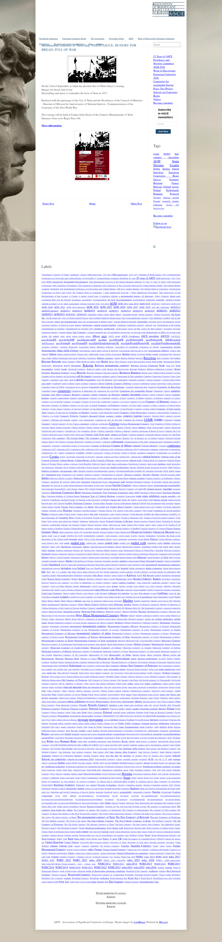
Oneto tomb (121, 683)
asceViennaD (63, 343)
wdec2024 (127, 867)
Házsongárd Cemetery (131, 546)
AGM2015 (89, 310)
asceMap (102, 339)
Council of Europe (112, 452)
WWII (61, 881)
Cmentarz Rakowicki (75, 441)
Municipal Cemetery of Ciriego (105, 647)
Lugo (123, 597)
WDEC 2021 (48, 860)
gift (80, 532)
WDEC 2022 (63, 860)
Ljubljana (163, 593)
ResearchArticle (133, 734)
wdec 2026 (148, 860)
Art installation (113, 332)
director (133, 467)
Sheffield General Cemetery (131, 763)
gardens (97, 528)
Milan (79, 615)
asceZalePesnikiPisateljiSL (135, 343)
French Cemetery (122, 514)
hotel (116, 557)
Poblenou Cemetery (51, 708)
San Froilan (67, 748)
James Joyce (77, 572)
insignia (64, 564)
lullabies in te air (133, 597)
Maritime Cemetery (68, 604)
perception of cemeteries (108, 698)
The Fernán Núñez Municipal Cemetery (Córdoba (120, 813)
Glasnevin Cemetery (142, 532)
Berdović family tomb (91, 361)
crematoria (150, 452)
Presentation (63, 715)
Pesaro (156, 698)
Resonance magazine (73, 737)
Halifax (167, 542)
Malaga (50, 601)
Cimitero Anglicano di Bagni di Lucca (147, 431)
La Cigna (75, 582)
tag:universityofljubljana (68, 803)
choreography (158, 427)
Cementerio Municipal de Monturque (107, 386)
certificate (94, 424)
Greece (157, 179)
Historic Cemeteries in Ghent (80, 554)
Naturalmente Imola (50, 665)
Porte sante (76, 712)
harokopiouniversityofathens (102, 546)
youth (72, 881)
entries (150, 485)
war (111, 856)
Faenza (113, 499)
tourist (112, 831)
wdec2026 (151, 867)
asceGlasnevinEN (86, 339)
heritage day (78, 550)
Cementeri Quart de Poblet (53, 387)
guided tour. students (95, 543)
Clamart (161, 438)
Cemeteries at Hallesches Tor (84, 391)
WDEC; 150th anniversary (168, 860)
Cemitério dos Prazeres (133, 420)
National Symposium (157, 662)
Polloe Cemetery (57, 712)
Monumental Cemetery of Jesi (73, 629)
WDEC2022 (100, 867)
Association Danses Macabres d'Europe (96, 347)
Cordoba (80, 452)
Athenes (45, 354)
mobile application (164, 618)
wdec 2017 (174, 856)
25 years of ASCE (158, 282)
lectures (122, 586)
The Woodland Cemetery (67, 828)
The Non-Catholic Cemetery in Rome (133, 820)
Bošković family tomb (96, 369)
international (151, 564)
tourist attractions (122, 831)
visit (48, 856)
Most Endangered (80, 644)
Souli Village (81, 777)
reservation (59, 737)
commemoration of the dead (136, 441)
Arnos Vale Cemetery (76, 332)
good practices (111, 535)
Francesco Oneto (57, 514)
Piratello (83, 705)
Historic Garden (125, 554)
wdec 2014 (149, 856)
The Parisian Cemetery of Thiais (100, 824)
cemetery (175, 391)
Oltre (86, 683)
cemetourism (88, 420)
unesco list (169, 839)
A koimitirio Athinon (108, 296)
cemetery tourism (132, 416)
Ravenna (74, 730)
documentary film (68, 470)
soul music (70, 777)
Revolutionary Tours (163, 737)
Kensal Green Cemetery (59, 578)
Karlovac (131, 575)
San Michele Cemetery (167, 748)
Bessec (111, 361)
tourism (105, 831)
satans (102, 755)
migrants (62, 615)
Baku (49, 358)
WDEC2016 (160, 863)
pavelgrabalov (114, 694)
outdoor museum (83, 691)
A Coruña (73, 296)
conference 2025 (92, 449)
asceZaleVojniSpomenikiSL (165, 343)
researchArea (119, 733)
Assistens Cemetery (50, 347)
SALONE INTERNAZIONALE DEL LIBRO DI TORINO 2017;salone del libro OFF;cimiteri (90, 745)
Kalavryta (122, 575)
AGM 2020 (47, 307)
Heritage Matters (103, 550)
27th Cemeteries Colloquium (89, 285)
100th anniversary (94, 274)
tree (93, 835)
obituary (123, 676)
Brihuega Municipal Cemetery (160, 369)
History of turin (56, 557)
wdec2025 (139, 867)
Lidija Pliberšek (116, 589)
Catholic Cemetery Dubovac (118, 383)
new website (58, 669)
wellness (162, 871)
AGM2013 (65, 310)
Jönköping (78, 575)
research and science (88, 734)
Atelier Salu (175, 350)
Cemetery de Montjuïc (109, 394)
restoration (99, 737)
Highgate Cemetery (172, 550)
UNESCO (160, 839)
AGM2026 (82, 314)
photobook (90, 701)
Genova (176, 528)
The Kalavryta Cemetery (151, 813)
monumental (76, 626)
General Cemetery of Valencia (153, 528)
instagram (72, 564)
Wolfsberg (176, 874)
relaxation (164, 730)
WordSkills (94, 878)
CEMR (148, 419)
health (165, 546)
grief (61, 543)
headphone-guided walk (152, 546)
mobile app (149, 619)
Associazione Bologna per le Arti (133, 350)
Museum (59, 658)
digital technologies (120, 467)
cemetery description (166, 157)
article (56, 336)
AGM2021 (161, 310)
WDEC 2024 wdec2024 (114, 860)
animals (78, 325)
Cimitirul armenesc (136, 434)
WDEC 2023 (80, 860)
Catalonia (93, 383)
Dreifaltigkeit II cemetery (112, 474)
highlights (46, 553)
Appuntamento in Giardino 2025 (79, 328)
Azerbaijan (163, 354)
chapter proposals (63, 427)
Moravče (121, 640)
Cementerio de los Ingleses (76, 387)
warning (117, 856)
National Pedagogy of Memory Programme (129, 662)
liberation (176, 586)
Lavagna (101, 586)
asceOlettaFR (116, 339)
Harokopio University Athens (75, 546)
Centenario (168, 420)
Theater (82, 828)
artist (62, 336)
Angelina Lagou (155, 321)
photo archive (174, 698)
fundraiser (84, 521)
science (119, 759)
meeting (127, 604)
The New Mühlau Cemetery (53, 821)
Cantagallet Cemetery (161, 376)
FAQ (55, 503)
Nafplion (54, 662)
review (123, 737)
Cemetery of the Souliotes (159, 412)
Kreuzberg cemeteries (171, 579)
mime (168, 615)
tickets (171, 828)
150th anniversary (119, 274)
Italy (177, 153)
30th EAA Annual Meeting (128, 289)
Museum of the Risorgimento (114, 658)
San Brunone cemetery (160, 745)
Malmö (57, 601)
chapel (52, 427)
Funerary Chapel (79, 525)
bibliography (157, 361)
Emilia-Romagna (76, 485)
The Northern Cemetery (162, 821)
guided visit (125, 543)
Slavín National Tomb (111, 774)
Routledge (116, 741)
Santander (46, 755)
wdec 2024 (95, 860)
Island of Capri (113, 568)
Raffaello (163, 727)
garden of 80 (162, 525)
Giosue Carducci (107, 532)
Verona (70, 849)
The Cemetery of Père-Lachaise (163, 810)
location (56, 596)
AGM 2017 (156, 303)
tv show (113, 838)
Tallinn (108, 802)
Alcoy (118, 314)
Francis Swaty (70, 514)
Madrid (177, 597)
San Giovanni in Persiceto (106, 748)
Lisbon (143, 589)
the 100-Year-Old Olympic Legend (131, 806)
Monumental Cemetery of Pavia (126, 633)
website (168, 867)
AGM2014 (77, 310)
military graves (159, 615)
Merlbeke (134, 611)
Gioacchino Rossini (91, 532)
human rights (131, 557)
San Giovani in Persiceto (84, 748)
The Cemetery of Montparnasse (135, 810)
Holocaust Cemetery (79, 557)
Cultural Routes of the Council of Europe (94, 460)
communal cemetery (171, 441)
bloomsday (76, 365)
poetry (122, 708)
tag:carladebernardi (149, 795)
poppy (68, 712)
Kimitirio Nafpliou (95, 579)
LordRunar (139, 922)
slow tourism (163, 774)
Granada (73, 539)
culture (66, 464)
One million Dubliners (105, 683)
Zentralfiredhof (147, 881)
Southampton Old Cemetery (111, 777)
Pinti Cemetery (168, 701)
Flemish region (55, 510)
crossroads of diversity (85, 456)
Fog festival (118, 510)
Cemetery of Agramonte (100, 398)
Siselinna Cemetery (143, 770)
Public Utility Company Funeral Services (138, 723)
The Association (97, 38)
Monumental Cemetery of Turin (114, 636)
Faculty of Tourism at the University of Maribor (89, 500)
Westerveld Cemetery (79, 874)
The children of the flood (68, 813)
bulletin (156, 372)
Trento (148, 835)
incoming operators (111, 561)
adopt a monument (71, 303)
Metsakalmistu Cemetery (157, 611)
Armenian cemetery (50, 332)
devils (65, 467)
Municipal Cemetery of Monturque (87, 651)
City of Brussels (137, 438)
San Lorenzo (151, 748)
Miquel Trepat (71, 619)
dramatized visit (69, 474)
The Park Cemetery (123, 824)
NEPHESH (63, 665)
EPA (87, 489)
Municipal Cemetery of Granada (137, 647)
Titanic (177, 828)
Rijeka (50, 741)
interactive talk (138, 564)
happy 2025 (55, 546)
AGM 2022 (92, 307)
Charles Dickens (78, 427)
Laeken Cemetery (127, 582)
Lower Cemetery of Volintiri (91, 597)
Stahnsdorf (80, 785)
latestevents (85, 586)
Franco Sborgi (83, 514)
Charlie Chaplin (93, 427)
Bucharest (124, 372)
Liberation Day (48, 590)
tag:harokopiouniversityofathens (89, 799)
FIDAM (142, 503)
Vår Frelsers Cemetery (110, 846)
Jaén (69, 572)
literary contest (69, 593)
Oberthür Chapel (113, 676)
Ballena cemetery (105, 358)
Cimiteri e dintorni (122, 431)
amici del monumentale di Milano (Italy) (95, 321)
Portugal (174, 194)
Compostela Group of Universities (75, 445)
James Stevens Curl (91, 572)
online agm (139, 683)
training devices (57, 835)
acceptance (76, 299)
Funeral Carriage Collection (119, 521)
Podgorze (114, 708)
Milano (124, 615)
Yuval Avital (85, 881)
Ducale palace (90, 478)
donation (89, 471)
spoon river (148, 777)
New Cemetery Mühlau (117, 665)
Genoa (169, 528)
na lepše (162, 658)
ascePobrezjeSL (154, 339)
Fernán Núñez (99, 503)
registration (128, 730)
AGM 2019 (175, 303)
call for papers (84, 376)
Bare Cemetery (163, 358)
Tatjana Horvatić (146, 803)
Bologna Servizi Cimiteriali (144, 365)
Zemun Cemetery (132, 881)
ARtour (96, 336)
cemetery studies (114, 415)
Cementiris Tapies (49, 391)
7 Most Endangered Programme (144, 292)
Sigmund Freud (157, 763)
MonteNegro (137, 622)
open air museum (72, 687)
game (153, 525)
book (162, 365)
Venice (155, 846)
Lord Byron (74, 597)
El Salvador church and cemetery (166, 482)
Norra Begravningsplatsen (135, 673)
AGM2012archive (50, 310)
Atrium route (82, 354)
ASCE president (150, 336)
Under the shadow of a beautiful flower (139, 839)
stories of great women (94, 788)
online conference (153, 683)
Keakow (157, 575)
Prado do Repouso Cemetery (161, 712)
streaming (125, 788)
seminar (176, 759)
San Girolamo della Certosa (131, 748)
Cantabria (147, 376)
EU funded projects (152, 488)
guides (160, 543)
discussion (155, 467)
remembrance (174, 730)
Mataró (81, 604)
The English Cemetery (89, 813)
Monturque (165, 622)
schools (176, 755)
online (130, 683)
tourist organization (164, 831)
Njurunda (74, 673)
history (45, 557)
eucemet (167, 489)
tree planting (119, 835)
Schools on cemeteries (54, 759)
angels (177, 321)
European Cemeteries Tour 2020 (123, 492)
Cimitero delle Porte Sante (97, 434)
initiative (124, 560)
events (156, 153)
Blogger (163, 922)
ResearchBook (146, 734)
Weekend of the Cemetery (137, 871)
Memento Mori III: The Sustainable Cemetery (144, 608)
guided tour (78, 543)
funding (75, 521)
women (67, 878)
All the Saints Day (53, 318)
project (114, 719)
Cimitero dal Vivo (172, 431)
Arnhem (62, 332)
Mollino (127, 622)
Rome (74, 741)
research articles (170, 201)
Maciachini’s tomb (166, 597)
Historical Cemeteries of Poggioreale (164, 554)
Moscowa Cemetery (171, 640)
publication (164, 723)
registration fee (140, 730)
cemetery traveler (173, 416)
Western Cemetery (59, 874)
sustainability (126, 792)
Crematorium (161, 452)
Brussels (81, 372)
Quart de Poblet (95, 727)
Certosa (114, 423)
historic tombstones (141, 554)
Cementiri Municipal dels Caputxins (140, 387)
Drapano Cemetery (92, 474)
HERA (44, 550)
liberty (57, 590)
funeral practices (141, 521)
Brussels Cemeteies (95, 372)
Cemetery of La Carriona (52, 401)
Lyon (155, 596)
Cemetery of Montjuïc (157, 401)
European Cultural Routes (151, 492)
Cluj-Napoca (60, 441)
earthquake (107, 478)
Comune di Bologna (100, 445)
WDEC (167, 153)
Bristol (177, 369)
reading (82, 730)
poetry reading (133, 708)
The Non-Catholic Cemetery (100, 820)
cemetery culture (90, 394)
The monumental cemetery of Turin (96, 817)
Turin (70, 838)
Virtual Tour (170, 853)
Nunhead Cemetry (97, 676)
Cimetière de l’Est (72, 431)
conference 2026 (107, 449)
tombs (78, 831)
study (178, 788)
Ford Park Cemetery (133, 510)
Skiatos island (77, 774)
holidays (67, 557)
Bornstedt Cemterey (77, 369)
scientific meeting (130, 759)
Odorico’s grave (142, 676)
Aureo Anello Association (110, 354)
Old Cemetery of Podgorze (74, 680)
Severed (108, 763)
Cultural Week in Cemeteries (154, 460)
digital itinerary (93, 467)
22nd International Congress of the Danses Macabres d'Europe (115, 282)
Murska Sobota (139, 655)
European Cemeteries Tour (94, 492)
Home (92, 203)
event (138, 496)
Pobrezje (65, 708)
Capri (173, 376)
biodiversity (47, 365)
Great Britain (144, 539)
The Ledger (46, 817)
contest (61, 452)
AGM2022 (174, 310)
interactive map (125, 564)
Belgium (157, 183)
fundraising (94, 521)
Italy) (49, 572)
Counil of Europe (128, 452)
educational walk (117, 481)
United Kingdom (54, 842)
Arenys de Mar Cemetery (152, 328)
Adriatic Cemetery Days (90, 303)
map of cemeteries (94, 601)
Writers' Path (52, 881)
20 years (132, 278)
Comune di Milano (121, 445)
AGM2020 (150, 310)
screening (143, 759)
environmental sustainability (167, 485)
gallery (148, 525)
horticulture (105, 557)
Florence (67, 510)
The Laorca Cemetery (171, 813)
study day (46, 792)
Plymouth (176, 705)
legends (130, 586)
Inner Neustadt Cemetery (152, 560)
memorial (168, 608)
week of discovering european (72, 871)
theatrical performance (95, 827)
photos (138, 701)
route (109, 741)
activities (160, 299)
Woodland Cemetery (80, 878)
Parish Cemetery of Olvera (69, 694)
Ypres (77, 881)
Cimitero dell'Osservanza (52, 434)
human (122, 557)
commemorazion (156, 441)
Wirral (162, 874)
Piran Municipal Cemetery (67, 705)
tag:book (135, 795)
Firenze (64, 506)
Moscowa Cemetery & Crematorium (57, 644)
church (167, 427)
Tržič (65, 839)
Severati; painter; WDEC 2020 (91, 763)
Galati (123, 525)
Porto (84, 712)
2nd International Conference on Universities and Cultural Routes (88, 289)
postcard (116, 712)
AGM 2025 (132, 307)
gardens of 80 (107, 528)
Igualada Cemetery (57, 561)
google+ (134, 535)
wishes (168, 874)
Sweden (157, 197)
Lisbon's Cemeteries (155, 590)
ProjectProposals (142, 719)
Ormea (172, 687)
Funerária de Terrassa (171, 521)
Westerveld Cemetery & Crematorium (108, 874)
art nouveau (125, 332)
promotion (163, 719)
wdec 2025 (133, 860)
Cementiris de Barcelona (168, 386)
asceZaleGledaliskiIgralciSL (104, 343)
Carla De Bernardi (104, 380)
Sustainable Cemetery (142, 792)
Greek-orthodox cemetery (169, 539)
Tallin (101, 803)
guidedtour (151, 543)
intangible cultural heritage (107, 564)
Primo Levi (175, 716)
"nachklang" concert (78, 274)
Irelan (74, 568)
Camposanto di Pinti (125, 376)
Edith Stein (75, 482)
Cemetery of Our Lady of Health (83, 405)
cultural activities (111, 456)
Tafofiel (73, 795)
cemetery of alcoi (118, 398)
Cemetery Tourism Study (154, 416)
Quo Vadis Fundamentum (126, 726)
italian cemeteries (154, 568)
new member (47, 669)
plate (146, 705)
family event (136, 500)
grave (80, 539)
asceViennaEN (79, 343)
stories (175, 186)
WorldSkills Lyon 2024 (163, 878)
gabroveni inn (114, 525)
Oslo (44, 690)
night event (153, 669)
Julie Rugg (98, 575)
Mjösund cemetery (136, 619)
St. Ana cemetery (68, 781)
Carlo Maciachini (120, 380)
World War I (134, 878)
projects (154, 719)
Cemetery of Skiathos (79, 412)
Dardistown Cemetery (137, 464)
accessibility (87, 299)
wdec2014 (131, 863)
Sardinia (86, 755)
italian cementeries (137, 568)
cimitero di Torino (119, 434)
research (75, 733)
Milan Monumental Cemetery (101, 615)
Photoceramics (103, 701)
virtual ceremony (92, 853)
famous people (171, 197)
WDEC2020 (75, 867)
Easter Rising (123, 478)
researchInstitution (171, 733)
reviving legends (147, 737)
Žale (106, 881)
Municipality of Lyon (98, 655)
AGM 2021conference (75, 307)
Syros (57, 795)
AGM (131, 38)
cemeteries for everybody (108, 391)
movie (103, 644)
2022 (44, 282)
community (46, 445)
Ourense (71, 691)
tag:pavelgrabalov (172, 799)
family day (126, 500)
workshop (104, 878)
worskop (176, 878)
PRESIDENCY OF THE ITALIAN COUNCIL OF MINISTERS (130, 716)
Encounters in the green (94, 485)
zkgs (156, 881)
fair (119, 499)
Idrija (171, 557)
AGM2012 (175, 307)
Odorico (131, 676)
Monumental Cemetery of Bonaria (154, 626)
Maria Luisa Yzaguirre (112, 601)
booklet (57, 369)
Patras (90, 694)
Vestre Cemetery (80, 849)
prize (44, 719)
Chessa (134, 427)
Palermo (125, 691)
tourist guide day (149, 831)
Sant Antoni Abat (101, 752)
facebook (65, 500)
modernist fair (93, 622)
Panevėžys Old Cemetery (163, 691)
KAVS (139, 575)
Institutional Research (86, 564)
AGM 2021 (59, 307)
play (150, 705)
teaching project (173, 803)
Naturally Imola (174, 662)
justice (114, 575)
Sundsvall (108, 792)
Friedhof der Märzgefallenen (156, 514)
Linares (136, 590)
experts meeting (168, 496)
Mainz (44, 601)
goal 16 (56, 535)
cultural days (136, 456)
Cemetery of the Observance (133, 412)
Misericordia (122, 619)
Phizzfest (164, 698)
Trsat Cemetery (49, 838)
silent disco (67, 770)
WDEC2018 (48, 867)
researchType (48, 737)
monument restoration (59, 626)
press (168, 716)
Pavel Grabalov (100, 694)
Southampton (92, 777)
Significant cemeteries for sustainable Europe (85, 766)
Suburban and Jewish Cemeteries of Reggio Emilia (73, 792)
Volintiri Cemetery (68, 856)
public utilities (90, 723)
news (106, 669)
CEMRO (158, 419)
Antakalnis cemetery (135, 325)
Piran (177, 701)
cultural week (135, 460)
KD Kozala (148, 575)
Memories (110, 611)
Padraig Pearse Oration (111, 691)
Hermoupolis (129, 550)
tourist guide (135, 831)
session (68, 763)
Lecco (108, 586)
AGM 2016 (145, 303)
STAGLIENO (47, 785)
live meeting (123, 593)
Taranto (122, 803)
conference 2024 (78, 449)
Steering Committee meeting (130, 785)
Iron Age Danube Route (96, 568)
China (148, 427)
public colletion (65, 723)
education (85, 481)
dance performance (120, 464)
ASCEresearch (172, 339)
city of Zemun (151, 438)
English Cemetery (122, 485)
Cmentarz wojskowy (93, 441)
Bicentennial (169, 361)
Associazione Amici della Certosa (60, 350)
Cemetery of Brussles (154, 398)
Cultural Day (124, 456)
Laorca (172, 582)
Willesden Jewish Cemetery (146, 874)
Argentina (167, 328)
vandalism (94, 846)
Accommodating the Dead (104, 299)
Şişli (159, 770)
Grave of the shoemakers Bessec (98, 539)
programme (96, 719)
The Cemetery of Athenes (84, 810)
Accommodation (124, 299)
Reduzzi (96, 730)
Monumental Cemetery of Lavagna (103, 629)
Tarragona (130, 803)
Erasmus (107, 489)
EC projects (65, 482)
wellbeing (153, 871)
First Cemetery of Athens (81, 506)
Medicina (118, 604)
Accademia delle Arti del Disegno (56, 299)
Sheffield (115, 763)
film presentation (154, 503)
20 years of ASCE (145, 278)
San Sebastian (65, 752)
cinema (165, 434)
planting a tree (116, 705)
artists (68, 336)
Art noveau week (173, 332)
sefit (170, 759)
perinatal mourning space (142, 698)
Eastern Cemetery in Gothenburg (160, 478)
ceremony (84, 423)
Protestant (53, 723)
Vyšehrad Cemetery (100, 856)
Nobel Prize (84, 673)
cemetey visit (76, 420)
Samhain (133, 745)
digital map (105, 467)
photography (128, 701)
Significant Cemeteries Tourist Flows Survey (123, 766)
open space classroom (137, 687)
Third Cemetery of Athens (157, 828)
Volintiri (55, 856)
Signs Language (48, 770)
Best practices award (142, 361)
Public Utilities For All (107, 723)
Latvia (94, 586)
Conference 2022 (49, 449)
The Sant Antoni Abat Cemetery (146, 824)
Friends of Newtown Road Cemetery (159, 517)
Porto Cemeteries (95, 712)
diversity (163, 467)
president (161, 715)
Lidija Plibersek (101, 589)
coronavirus (98, 452)
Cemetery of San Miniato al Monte (96, 409)
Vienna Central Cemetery (115, 849)
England (108, 485)
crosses (63, 456)
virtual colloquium (108, 853)
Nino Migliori (63, 673)
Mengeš (125, 611)
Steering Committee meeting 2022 (158, 785)
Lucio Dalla (109, 597)
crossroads (70, 456)
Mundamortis (157, 644)
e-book (100, 478)
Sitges (52, 774)
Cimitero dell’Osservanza (74, 434)
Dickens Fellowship (77, 467)
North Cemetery (154, 673)
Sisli (154, 770)
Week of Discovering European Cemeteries (156, 38)
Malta (63, 601)
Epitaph (99, 489)
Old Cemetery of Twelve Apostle (102, 680)
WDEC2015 (145, 863)
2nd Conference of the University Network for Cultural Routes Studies (132, 285)
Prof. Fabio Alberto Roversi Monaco (61, 719)
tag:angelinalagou (86, 795)
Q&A (57, 727)
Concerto (162, 445)
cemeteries (64, 390)
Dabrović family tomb (101, 464)
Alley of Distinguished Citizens (75, 318)
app (154, 325)
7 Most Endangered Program (116, 292)
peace (129, 694)
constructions (174, 449)
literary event (82, 593)
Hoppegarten (94, 557)
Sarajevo (78, 755)
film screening (168, 503)
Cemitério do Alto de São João (108, 420)
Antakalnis (121, 325)
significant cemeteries (55, 766)
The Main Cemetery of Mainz (64, 817)
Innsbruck (54, 564)
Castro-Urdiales (81, 383)
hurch (150, 557)
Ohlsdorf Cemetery (158, 676)
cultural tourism (121, 460)
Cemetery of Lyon (137, 401)
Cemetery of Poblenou (109, 405)
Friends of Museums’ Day (132, 517)
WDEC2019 (61, 867)
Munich (168, 644)
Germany (174, 179)
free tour (94, 514)
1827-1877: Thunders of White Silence (145, 274)
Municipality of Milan (120, 654)
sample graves (144, 745)
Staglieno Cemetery (64, 785)
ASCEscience (48, 343)
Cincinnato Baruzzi (153, 434)
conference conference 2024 (126, 449)
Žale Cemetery (116, 881)
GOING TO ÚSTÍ (75, 535)
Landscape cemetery (160, 582)
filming (177, 503)
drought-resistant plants (170, 474)
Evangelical (130, 496)
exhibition (154, 496)
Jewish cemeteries (111, 572)
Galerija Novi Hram (135, 525)
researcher (157, 733)
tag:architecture (102, 795)
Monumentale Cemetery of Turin (90, 640)
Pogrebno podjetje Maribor (153, 708)
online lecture (168, 683)
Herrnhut (159, 550)
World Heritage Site (118, 878)
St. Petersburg (174, 781)
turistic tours (96, 839)
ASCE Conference (131, 336)
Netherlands (172, 190)
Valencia (85, 846)
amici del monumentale (66, 321)
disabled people (143, 467)
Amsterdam (142, 321)
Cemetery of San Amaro (52, 409)
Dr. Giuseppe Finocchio (153, 471)
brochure (46, 372)
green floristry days (50, 543)
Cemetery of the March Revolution (104, 412)
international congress (51, 568)
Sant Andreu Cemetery (82, 752)
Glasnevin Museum (163, 532)
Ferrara (109, 503)
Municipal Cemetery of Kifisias (166, 647)
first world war (102, 506)
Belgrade (56, 361)
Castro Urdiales (67, 383)
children (142, 427)
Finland (57, 507)
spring (156, 777)
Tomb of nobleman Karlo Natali (61, 831)
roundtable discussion (97, 741)
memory (118, 611)
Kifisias (74, 579)
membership (102, 607)
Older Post (136, 203)
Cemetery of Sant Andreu (145, 409)
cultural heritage (151, 456)
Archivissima (121, 328)
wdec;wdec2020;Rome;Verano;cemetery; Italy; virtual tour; (69, 864)
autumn (133, 354)
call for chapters (56, 376)
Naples (61, 662)
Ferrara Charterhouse (122, 503)
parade (177, 691)
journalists (87, 575)
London (64, 596)
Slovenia (158, 165)
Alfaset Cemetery (145, 314)
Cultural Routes (67, 460)
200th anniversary (163, 278)
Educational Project (99, 482)
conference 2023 (63, 449)
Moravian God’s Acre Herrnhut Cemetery (143, 640)
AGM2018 (126, 310)
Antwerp (148, 325)
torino (85, 831)
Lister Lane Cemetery (52, 593)
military (132, 615)
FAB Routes (55, 500)
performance (125, 698)
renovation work (57, 734)
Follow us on (160, 223)
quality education (68, 727)
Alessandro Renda (130, 314)
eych (178, 496)
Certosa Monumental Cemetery (134, 423)
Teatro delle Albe (49, 806)
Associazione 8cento (170, 346)
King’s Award (110, 579)
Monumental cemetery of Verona (145, 637)
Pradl (146, 712)
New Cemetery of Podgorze (143, 665)
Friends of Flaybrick (83, 517)
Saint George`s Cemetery (147, 741)
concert (137, 445)
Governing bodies (116, 38)
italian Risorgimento (171, 568)
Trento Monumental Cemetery (164, 835)
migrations (70, 615)
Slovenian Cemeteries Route (145, 774)
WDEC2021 (87, 867)
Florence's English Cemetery (85, 510)
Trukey (60, 839)
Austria (166, 168)
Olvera (92, 683)
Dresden (147, 474)
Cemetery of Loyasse (120, 401)
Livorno (153, 593)
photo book (46, 701)
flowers (109, 510)
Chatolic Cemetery (108, 427)
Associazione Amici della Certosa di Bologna (98, 350)
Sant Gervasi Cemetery (148, 752)
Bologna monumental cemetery (112, 365)
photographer (116, 701)
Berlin (104, 361)
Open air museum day (92, 687)
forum (150, 510)
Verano (169, 846)
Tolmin (45, 831)
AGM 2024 (119, 307)
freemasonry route (106, 514)
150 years (107, 274)
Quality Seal (81, 727)
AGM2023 (47, 314)
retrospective (109, 737)
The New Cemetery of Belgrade (132, 817)
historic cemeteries (59, 554)
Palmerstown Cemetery (140, 691)
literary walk (93, 593)
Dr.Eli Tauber (169, 471)
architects (98, 328)
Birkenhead (58, 365)
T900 (65, 795)
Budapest (136, 372)
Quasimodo (108, 727)
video (91, 849)
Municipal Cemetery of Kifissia (57, 651)
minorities (59, 619)
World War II (146, 878)
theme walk (117, 827)
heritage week (117, 550)
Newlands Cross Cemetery (92, 669)
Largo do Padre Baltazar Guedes (65, 586)
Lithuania (157, 204)
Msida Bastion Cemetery (123, 644)
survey (116, 792)
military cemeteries (144, 615)
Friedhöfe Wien (66, 517)
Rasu (68, 730)
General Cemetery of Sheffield (127, 528)
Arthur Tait (47, 336)
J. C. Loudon (61, 572)
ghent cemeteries (66, 532)
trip (178, 835)
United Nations (71, 842)
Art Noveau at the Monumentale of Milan (148, 332)
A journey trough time (88, 296)
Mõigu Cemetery (107, 622)
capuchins (54, 380)
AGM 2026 (144, 307)
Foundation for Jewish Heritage (166, 510)
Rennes (45, 734)
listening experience (172, 590)
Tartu (137, 803)
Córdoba (88, 452)
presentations (75, 716)
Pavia (123, 694)
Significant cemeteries (48, 38)
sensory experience (50, 763)
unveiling (170, 842)
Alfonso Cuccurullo (162, 314)
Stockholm (71, 788)
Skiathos (67, 774)
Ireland (167, 186)
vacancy (77, 846)
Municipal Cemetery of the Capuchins (70, 655)
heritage (51, 550)
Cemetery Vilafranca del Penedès (56, 420)
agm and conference (160, 307)
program (83, 719)
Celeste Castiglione (158, 383)
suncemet (99, 792)
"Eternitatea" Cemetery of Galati (55, 274)
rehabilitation (153, 730)
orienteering (163, 687)
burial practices (166, 372)
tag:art (115, 795)
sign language (170, 763)
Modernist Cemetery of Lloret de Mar (71, 622)
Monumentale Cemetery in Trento (58, 640)
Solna (62, 777)
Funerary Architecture (51, 525)
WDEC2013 (118, 863)
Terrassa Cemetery (96, 806)
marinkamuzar (54, 604)
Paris (54, 694)
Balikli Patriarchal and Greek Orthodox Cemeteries (74, 358)
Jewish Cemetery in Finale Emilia (148, 572)
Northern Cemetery (171, 672)
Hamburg (46, 546)
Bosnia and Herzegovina (118, 369)
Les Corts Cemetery (154, 586)
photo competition (59, 701)
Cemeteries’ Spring (161, 391)
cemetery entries (148, 394)
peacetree (53, 697)
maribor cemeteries (142, 601)
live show (134, 593)
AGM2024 (59, 314)
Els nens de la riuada (59, 485)
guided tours (112, 543)
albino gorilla (103, 314)
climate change (48, 441)
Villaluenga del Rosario (57, 853)
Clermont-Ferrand (172, 438)
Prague (177, 712)
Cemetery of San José (72, 409)
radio (156, 727)
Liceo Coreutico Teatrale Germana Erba (77, 590)
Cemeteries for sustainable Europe (136, 390)
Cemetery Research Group (92, 415)
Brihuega (142, 369)
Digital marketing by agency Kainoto (111, 894)
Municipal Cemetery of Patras (115, 651)
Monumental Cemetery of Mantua (165, 629)
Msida (109, 644)
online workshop (56, 687)
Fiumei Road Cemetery (121, 506)
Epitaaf (93, 489)
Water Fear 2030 (128, 856)
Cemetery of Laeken (71, 401)
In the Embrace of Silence (83, 561)
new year (68, 669)
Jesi (101, 572)
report (67, 734)
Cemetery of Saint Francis (169, 405)
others (64, 691)
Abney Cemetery (162, 296)
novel (63, 676)
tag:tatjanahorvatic (49, 803)
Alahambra (92, 314)
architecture (109, 328)
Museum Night (72, 658)
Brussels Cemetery (111, 372)
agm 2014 (134, 303)
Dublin (45, 478)
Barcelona (149, 358)
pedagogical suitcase (67, 698)
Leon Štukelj (139, 586)
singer (125, 770)
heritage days (89, 550)
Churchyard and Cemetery (53, 431)
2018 (178, 278)
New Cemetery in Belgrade (93, 665)
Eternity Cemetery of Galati (131, 489)
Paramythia (46, 694)
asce (104, 336)
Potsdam (139, 712)
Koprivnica (121, 578)
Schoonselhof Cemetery (105, 759)
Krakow (157, 579)
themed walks (140, 828)
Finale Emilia (47, 507)
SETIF (74, 763)
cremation (141, 452)
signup (59, 770)
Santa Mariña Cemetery (170, 752)
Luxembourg (146, 596)
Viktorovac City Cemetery (138, 849)
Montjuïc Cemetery (151, 622)
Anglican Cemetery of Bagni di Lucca (58, 325)
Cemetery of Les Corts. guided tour (96, 401)
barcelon (139, 358)
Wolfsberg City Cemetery (52, 878)
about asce (175, 296)
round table (82, 741)
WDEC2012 (104, 863)
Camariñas (96, 376)
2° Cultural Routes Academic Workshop (111, 278)
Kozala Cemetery (142, 579)
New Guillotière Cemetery (169, 665)
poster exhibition (128, 712)
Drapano (80, 474)
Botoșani (133, 369)
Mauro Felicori (91, 604)
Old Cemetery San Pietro (127, 680)
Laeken (115, 582)
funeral (102, 521)
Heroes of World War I (145, 550)
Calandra (45, 376)
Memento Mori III (116, 608)
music (134, 658)
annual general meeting (105, 325)
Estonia (156, 201)
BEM (78, 361)
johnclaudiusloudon (65, 575)
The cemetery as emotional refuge (161, 806)
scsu (156, 759)
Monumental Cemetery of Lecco (134, 629)
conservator (164, 449)
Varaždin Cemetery (140, 845)
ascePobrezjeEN (134, 339)
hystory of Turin (160, 557)
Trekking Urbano (136, 835)
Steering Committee (107, 784)
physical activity (150, 701)
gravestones (133, 539)
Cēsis (152, 424)
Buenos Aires (147, 372)
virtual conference (156, 853)
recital (89, 730)
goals (63, 535)
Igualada (45, 561)
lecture (115, 586)
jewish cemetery (126, 572)
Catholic (100, 383)
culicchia (99, 456)
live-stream (144, 593)
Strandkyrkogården (113, 788)
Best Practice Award (124, 361)
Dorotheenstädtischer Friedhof (129, 471)
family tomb (147, 500)
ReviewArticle (133, 737)
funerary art (66, 525)
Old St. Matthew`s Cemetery (71, 683)
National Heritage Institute (76, 662)
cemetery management (59, 398)
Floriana (101, 510)
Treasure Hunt (85, 835)
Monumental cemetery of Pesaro (155, 633)
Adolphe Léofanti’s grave (52, 303)
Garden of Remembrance (73, 528)
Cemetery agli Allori (51, 394)
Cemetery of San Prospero (122, 409)
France (175, 183)
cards (71, 380)
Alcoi (112, 314)
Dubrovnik (79, 478)
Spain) (134, 777)
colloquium (117, 441)
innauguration (134, 561)
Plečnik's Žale (165, 705)
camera (113, 376)
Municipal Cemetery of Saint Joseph (144, 651)
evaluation (120, 496)
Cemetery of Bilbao (135, 398)
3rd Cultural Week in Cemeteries (154, 289)
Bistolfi (67, 365)
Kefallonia (166, 575)
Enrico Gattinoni (140, 485)
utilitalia (54, 845)
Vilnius (71, 853)
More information (52, 125)
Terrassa (82, 806)
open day (107, 687)
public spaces (78, 723)
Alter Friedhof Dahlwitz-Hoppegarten (105, 318)
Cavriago (136, 383)
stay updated (91, 785)
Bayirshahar (175, 358)
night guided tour (167, 669)
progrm (107, 719)
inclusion (98, 561)
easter (115, 478)
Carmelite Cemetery (137, 380)
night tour (51, 672)
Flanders (158, 507)
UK (120, 838)
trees (127, 835)
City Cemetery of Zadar (97, 438)
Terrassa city (110, 806)
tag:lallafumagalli (137, 799)
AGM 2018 (166, 303)
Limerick (128, 590)
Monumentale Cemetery (170, 637)
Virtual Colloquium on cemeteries (132, 853)
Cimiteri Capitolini (105, 431)
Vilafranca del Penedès (159, 849)
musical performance (148, 658)
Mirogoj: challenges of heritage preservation (97, 619)
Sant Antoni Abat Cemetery (123, 751)
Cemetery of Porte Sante (131, 405)
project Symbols (126, 719)
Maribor (128, 600)
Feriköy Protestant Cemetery (78, 503)
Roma (57, 741)
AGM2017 (114, 310)
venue (162, 846)
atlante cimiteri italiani (66, 354)
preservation (87, 715)
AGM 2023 (106, 307)
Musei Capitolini (154, 655)
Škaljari (59, 774)
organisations (152, 687)
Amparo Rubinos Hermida (125, 321)
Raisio (170, 727)
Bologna (88, 365)
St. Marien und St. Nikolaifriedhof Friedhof (116, 781)
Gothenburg (151, 535)
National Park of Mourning (99, 662)
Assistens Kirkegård (68, 347)
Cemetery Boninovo (71, 394)
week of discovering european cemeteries (105, 871)
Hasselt (118, 546)
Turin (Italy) (80, 838)
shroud (146, 762)
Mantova (70, 601)
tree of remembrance (104, 835)
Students (134, 788)
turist (88, 839)
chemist (120, 427)
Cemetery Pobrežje (69, 415)
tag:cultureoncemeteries (170, 795)
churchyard (175, 427)
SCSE (151, 759)
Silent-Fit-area (79, 770)
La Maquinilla (85, 582)
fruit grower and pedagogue (59, 521)
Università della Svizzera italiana (94, 842)
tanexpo (115, 803)
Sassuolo (95, 755)
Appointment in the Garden (168, 325)
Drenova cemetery (133, 474)
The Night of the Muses (76, 821)
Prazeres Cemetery (49, 716)
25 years (146, 282)
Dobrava (176, 467)
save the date (112, 755)
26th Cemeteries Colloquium (64, 285)
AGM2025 (71, 314)
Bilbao (177, 361)
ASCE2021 (175, 336)
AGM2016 (102, 310)
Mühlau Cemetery (142, 644)
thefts (109, 828)
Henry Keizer (174, 546)
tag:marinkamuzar (155, 799)
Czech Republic (85, 464)
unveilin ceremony (157, 842)
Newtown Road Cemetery (137, 669)
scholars (168, 755)
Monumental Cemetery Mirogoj (123, 626)
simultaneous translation (112, 770)
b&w (171, 354)
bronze (73, 372)
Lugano (117, 597)
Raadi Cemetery (147, 727)
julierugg (107, 575)
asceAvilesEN (49, 339)
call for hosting (69, 376)
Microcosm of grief (50, 615)
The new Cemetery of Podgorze (165, 817)
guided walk (138, 543)
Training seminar (71, 835)
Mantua (78, 600)
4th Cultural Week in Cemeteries (87, 292)
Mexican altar (174, 611)
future (105, 525)
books (64, 369)
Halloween (175, 543)
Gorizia (141, 535)
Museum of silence (88, 658)
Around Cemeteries (95, 332)
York (67, 881)
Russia (125, 741)
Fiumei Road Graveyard (144, 507)
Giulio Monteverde (122, 532)
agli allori (105, 303)
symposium (47, 795)
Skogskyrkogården (92, 773)
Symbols (176, 792)
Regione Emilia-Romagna (112, 730)
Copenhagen (70, 452)
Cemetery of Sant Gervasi (57, 412)
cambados (105, 376)
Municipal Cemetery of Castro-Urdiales (69, 647)
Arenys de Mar (133, 328)
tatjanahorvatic (160, 803)
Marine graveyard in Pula (162, 601)
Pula (52, 727)
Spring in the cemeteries (170, 777)
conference (173, 445)
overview (96, 691)
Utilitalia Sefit (65, 845)
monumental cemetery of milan (93, 633)
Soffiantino (55, 777)
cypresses (74, 464)
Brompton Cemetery (60, 372)
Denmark (59, 467)
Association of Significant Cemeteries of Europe (137, 347)
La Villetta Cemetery (102, 582)
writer (44, 881)
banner (117, 358)
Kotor (130, 579)
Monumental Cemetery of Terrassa (81, 636)
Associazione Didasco (158, 350)
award (155, 354)
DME (170, 467)
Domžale (81, 471)
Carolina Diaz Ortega (171, 380)
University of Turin (118, 842)
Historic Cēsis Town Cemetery (105, 554)
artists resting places (81, 336)
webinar (161, 867)
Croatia (174, 165)
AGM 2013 (123, 303)
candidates (138, 376)
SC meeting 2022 (139, 755)
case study (46, 383)
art (105, 332)
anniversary (87, 325)
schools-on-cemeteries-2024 (80, 759)
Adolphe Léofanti (172, 299)
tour (91, 831)
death (169, 464)
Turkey (106, 838)
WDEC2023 (114, 867)
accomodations (139, 299)
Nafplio (170, 658)
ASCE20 (164, 336)
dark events (152, 464)
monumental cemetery (94, 626)
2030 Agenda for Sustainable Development (67, 281)
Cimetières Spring (89, 431)
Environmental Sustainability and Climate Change (63, 489)
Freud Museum (136, 514)
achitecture (150, 299)
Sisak (131, 770)
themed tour (129, 828)
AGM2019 (138, 310)
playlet (156, 705)
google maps (124, 535)
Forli (145, 510)
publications (175, 723)
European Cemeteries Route (74, 38)
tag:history (109, 799)
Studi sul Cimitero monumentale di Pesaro (157, 788)
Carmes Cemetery (154, 380)
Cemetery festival (163, 394)
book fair (170, 365)
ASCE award (114, 336)
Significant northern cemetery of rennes (161, 766)
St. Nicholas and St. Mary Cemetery (152, 781)
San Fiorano (55, 748)
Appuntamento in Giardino (53, 328)
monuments (111, 640)
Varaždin (125, 845)
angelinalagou (169, 321)
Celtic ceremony (173, 383)
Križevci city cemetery (60, 582)
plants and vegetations (133, 705)
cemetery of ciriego (172, 398)
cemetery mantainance (79, 398)
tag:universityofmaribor (89, 803)
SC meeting (125, 755)
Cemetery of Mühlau (60, 405)
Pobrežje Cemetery (99, 708)
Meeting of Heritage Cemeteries (145, 604)
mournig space (94, 644)
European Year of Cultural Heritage (97, 496)
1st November (88, 278)
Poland (157, 190)
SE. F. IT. (163, 759)
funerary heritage (94, 525)
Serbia (156, 168)
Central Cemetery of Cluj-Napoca (65, 424)
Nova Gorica (55, 676)
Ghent (55, 532)
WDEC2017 (174, 863)
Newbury (76, 669)
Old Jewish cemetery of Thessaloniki (155, 680)
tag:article (124, 795)
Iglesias (177, 557)
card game (63, 380)
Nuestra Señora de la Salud (77, 676)
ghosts (76, 532)
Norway (45, 676)
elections (46, 485)
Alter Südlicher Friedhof (159, 318)
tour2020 (97, 831)
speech (140, 777)
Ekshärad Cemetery (142, 482)
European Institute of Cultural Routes (63, 496)
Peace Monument (139, 694)
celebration (145, 383)
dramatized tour (53, 474)
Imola (69, 561)
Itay (53, 572)
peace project (153, 694)
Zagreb (100, 881)
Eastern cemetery (137, 478)
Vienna (98, 849)
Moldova (119, 622)
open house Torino (119, 687)
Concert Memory (150, 445)
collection (106, 441)
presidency (98, 716)
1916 (164, 274)
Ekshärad (130, 482)
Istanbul (124, 568)
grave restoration (120, 539)
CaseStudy (56, 383)
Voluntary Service (84, 856)
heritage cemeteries (64, 550)
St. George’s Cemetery (86, 781)
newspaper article (117, 669)
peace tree (165, 694)
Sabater (132, 741)
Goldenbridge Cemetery (94, 535)
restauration (88, 737)
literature (104, 593)
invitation (66, 568)
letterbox (167, 586)
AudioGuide (93, 354)
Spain (175, 161)
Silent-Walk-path (94, 770)
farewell (61, 503)
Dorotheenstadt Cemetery (105, 471)
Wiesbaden (129, 874)
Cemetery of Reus (149, 405)
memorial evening (71, 611)
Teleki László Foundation (68, 806)
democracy (49, 467)
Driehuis (155, 474)
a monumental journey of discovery (136, 296)
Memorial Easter (55, 611)
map (84, 601)
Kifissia (82, 578)
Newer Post (48, 203)
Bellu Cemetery (69, 361)
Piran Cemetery (48, 705)
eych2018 (46, 500)
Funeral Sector (155, 521)
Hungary (158, 186)
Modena (51, 622)
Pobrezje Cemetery (79, 708)
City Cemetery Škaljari (119, 438)
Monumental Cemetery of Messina (59, 633)
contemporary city (49, 452)
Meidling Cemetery (87, 608)
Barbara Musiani (128, 358)
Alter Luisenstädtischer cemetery (135, 318)
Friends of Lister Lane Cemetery (107, 517)
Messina (142, 611)
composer (56, 445)
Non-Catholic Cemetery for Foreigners (107, 673)
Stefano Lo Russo (58, 788)
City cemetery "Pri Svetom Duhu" (68, 438)
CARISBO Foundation (85, 379)
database (162, 463)
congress (154, 449)
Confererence (144, 449)
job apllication (170, 572)
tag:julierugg (122, 799)
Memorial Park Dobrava (93, 611)
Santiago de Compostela (62, 755)
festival (135, 503)
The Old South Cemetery (75, 824)
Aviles (149, 354)
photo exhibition (76, 701)
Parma (84, 694)
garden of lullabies (55, 528)
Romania (158, 194)
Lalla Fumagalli (144, 582)
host (112, 557)
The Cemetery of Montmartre (108, 810)
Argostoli (176, 328)
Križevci (45, 582)
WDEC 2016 (162, 856)
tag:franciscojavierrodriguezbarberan (57, 799)
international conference (169, 564)
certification (104, 424)
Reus (118, 737)
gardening (89, 528)
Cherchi (127, 427)
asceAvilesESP (66, 339)
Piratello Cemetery (98, 705)
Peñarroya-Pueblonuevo (87, 698)
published (46, 727)
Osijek (177, 687)
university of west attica (138, 842)
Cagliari (177, 372)
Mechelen (104, 604)
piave (159, 701)
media (110, 604)
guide (66, 542)
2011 (174, 278)
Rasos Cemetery (58, 730)
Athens (52, 354)
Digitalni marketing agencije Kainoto (111, 904)
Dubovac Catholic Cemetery (61, 478)
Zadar (94, 881)
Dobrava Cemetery (51, 470)
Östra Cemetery (54, 691)
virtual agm (80, 853)
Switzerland (166, 792)
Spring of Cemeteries (51, 781)
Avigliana (141, 354)
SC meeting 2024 (156, 755)
